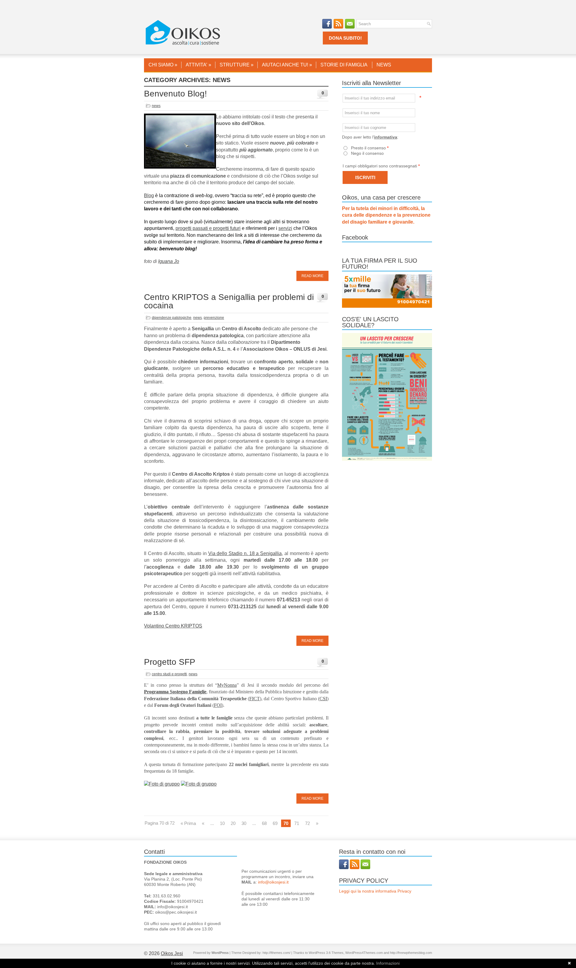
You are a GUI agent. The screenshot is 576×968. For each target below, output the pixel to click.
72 (307, 823)
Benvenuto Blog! (175, 93)
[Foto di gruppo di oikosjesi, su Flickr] (162, 783)
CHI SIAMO (162, 64)
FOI (218, 705)
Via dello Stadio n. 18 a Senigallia (245, 553)
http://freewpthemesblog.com (411, 952)
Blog (149, 195)
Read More (312, 276)
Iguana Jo (168, 261)
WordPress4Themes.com (364, 952)
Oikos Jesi (172, 953)
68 (264, 823)
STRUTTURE (237, 64)
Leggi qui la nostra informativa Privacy (375, 891)
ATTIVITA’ (198, 64)
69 (275, 823)
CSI (323, 698)
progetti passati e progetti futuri (208, 228)
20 (233, 823)
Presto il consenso (369, 147)
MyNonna (227, 685)
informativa (385, 137)
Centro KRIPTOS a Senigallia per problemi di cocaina (229, 301)
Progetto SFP (169, 662)
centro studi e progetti (169, 674)
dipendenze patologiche (171, 318)
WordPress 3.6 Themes (326, 952)
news (156, 106)
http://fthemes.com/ (276, 952)
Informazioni (388, 963)
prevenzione (214, 318)
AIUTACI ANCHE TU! (287, 64)
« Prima (188, 823)
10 (222, 823)
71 (296, 823)
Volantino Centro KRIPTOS (173, 625)
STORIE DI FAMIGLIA (344, 64)
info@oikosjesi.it (273, 882)
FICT (254, 698)
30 (244, 823)
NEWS (383, 64)
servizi (285, 228)
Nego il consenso (367, 153)
